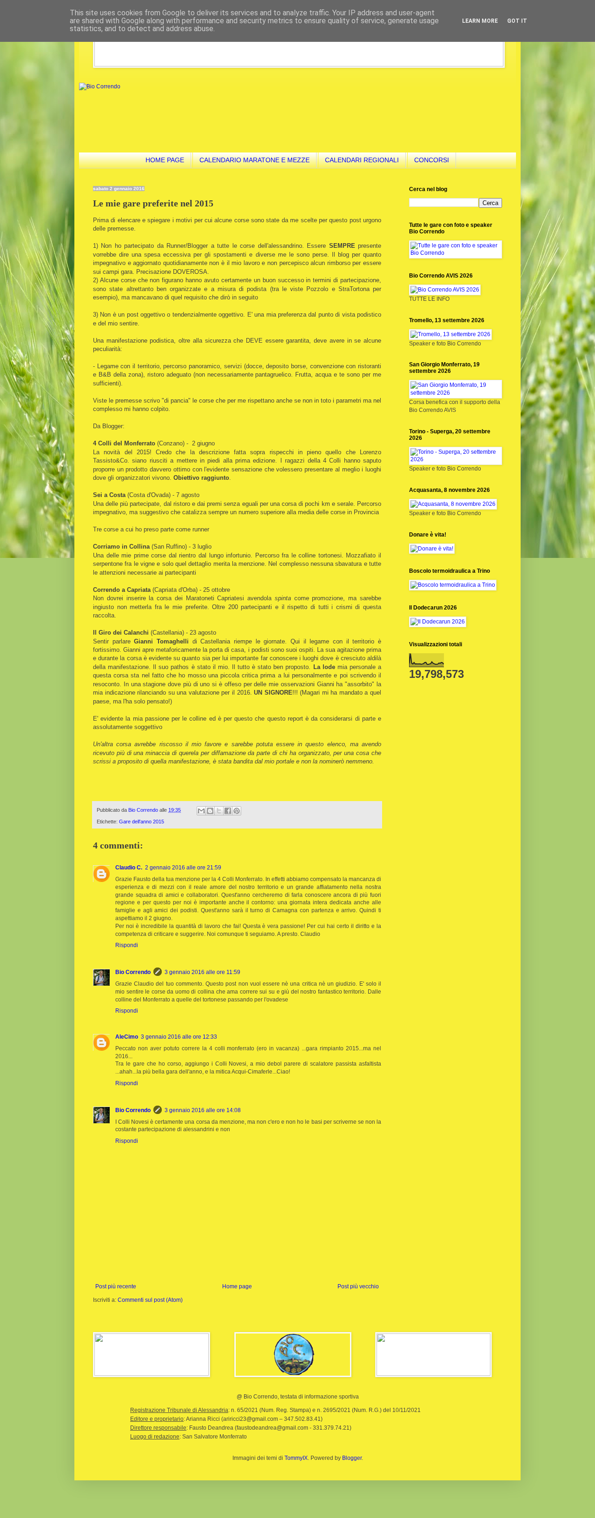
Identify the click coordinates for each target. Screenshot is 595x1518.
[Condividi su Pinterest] (236, 810)
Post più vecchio (358, 1286)
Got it (517, 21)
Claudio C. (128, 867)
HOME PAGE (164, 160)
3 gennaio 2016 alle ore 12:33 (179, 1037)
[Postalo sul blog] (210, 810)
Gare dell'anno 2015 (141, 821)
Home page (237, 1286)
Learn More (480, 21)
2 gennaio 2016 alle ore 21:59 (183, 867)
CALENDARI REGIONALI (362, 160)
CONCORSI (431, 160)
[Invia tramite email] (201, 810)
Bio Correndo (133, 972)
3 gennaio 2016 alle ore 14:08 (203, 1110)
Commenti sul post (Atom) (150, 1300)
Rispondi (126, 945)
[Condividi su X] (219, 810)
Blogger (352, 1458)
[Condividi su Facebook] (227, 810)
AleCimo (126, 1037)
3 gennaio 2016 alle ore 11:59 (202, 972)
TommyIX (296, 1458)
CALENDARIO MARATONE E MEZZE (254, 160)
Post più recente (115, 1286)
